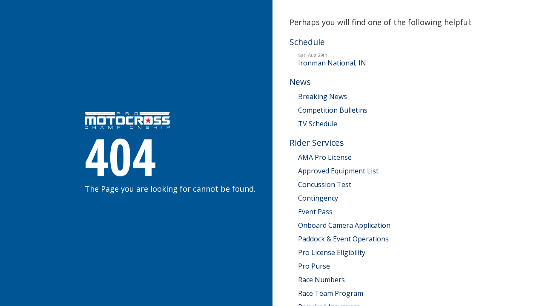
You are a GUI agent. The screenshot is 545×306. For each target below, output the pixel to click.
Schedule (307, 42)
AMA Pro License (325, 157)
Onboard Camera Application (344, 225)
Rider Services (317, 142)
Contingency (318, 198)
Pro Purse (314, 266)
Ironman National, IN (332, 60)
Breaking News (322, 96)
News (300, 82)
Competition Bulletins (332, 110)
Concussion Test (324, 184)
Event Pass (315, 211)
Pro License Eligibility (331, 252)
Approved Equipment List (338, 171)
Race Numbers (321, 279)
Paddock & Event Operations (343, 239)
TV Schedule (317, 123)
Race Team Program (330, 293)
